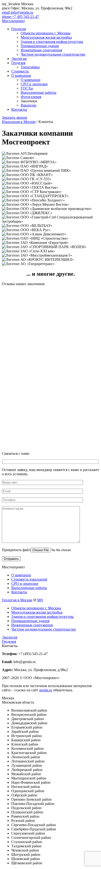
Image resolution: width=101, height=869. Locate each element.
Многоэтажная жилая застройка (46, 37)
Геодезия (18, 63)
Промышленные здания (40, 46)
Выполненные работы (38, 92)
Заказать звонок (14, 117)
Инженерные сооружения (41, 50)
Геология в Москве (17, 600)
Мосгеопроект (13, 21)
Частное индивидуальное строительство (53, 54)
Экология (19, 59)
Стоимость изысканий (29, 579)
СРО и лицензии (34, 84)
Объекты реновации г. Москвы (45, 33)
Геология (18, 29)
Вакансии (28, 105)
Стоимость (20, 71)
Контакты (19, 109)
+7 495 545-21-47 (20, 17)
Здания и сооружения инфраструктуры (52, 42)
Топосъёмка (30, 67)
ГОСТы (27, 88)
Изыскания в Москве (19, 122)
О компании (21, 76)
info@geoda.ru (17, 12)
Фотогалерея (31, 97)
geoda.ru (45, 690)
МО (40, 600)
